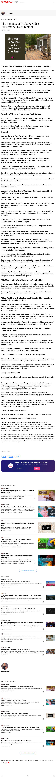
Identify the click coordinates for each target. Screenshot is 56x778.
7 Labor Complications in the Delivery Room (17, 507)
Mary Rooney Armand (8, 579)
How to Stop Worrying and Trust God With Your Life (15, 581)
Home (8, 30)
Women (14, 512)
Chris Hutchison (7, 606)
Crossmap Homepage (6, 760)
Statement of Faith (19, 760)
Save (4, 456)
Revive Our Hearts (7, 634)
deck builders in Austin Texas (42, 98)
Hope (4, 593)
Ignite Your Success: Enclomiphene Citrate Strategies (16, 740)
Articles (3, 30)
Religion (15, 498)
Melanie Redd (9, 13)
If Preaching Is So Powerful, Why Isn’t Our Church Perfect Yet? (18, 609)
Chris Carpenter (7, 620)
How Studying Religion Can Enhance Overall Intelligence (17, 686)
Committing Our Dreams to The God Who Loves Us (15, 649)
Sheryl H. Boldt (6, 647)
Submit (37, 468)
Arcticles (15, 563)
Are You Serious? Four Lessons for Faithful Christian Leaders (18, 636)
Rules (40, 760)
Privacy (25, 760)
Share (11, 456)
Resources (22, 2)
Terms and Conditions (33, 760)
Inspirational (21, 563)
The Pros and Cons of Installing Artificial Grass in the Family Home (20, 727)
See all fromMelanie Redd (28, 570)
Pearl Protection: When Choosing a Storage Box (14, 713)
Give (17, 456)
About (13, 760)
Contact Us (50, 760)
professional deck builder (10, 128)
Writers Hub (44, 760)
